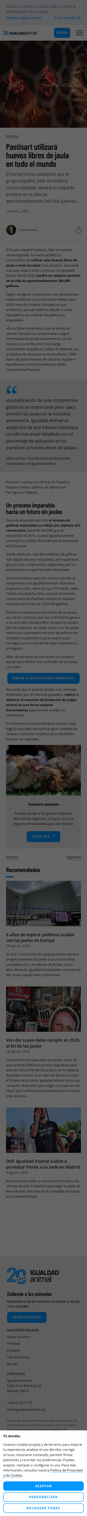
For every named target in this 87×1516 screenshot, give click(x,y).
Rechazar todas (43, 1508)
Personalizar (43, 1497)
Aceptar (43, 1486)
